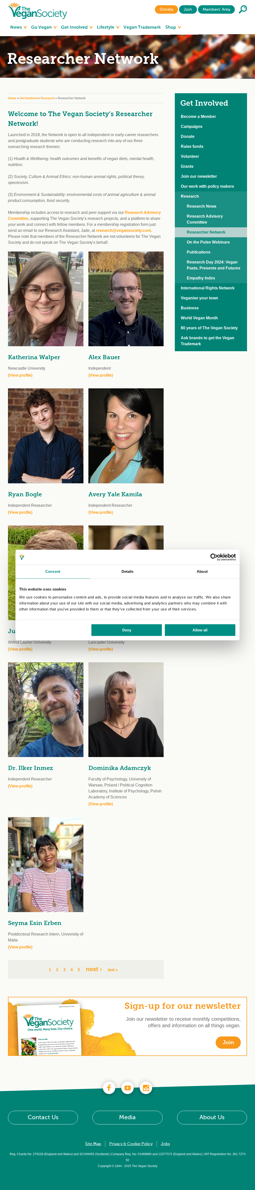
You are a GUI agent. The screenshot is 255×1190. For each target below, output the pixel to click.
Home (12, 98)
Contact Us (43, 1117)
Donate (166, 9)
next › (94, 969)
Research (48, 98)
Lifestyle (106, 27)
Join (188, 9)
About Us (212, 1117)
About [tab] (202, 571)
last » (113, 970)
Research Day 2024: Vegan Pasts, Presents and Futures (213, 265)
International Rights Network (208, 288)
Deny (126, 630)
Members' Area (216, 9)
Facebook (109, 1088)
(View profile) (20, 375)
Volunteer (190, 156)
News (16, 27)
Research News (201, 206)
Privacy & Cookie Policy (131, 1144)
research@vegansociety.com (123, 230)
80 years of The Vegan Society (209, 328)
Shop (171, 27)
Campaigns (191, 126)
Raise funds (192, 146)
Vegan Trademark (142, 27)
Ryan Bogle (25, 494)
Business (190, 308)
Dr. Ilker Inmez (30, 768)
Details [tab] (128, 571)
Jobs (165, 1144)
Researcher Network (206, 232)
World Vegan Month (199, 318)
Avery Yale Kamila (115, 494)
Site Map (93, 1144)
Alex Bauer (104, 357)
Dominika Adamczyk (119, 768)
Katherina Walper (34, 357)
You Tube (127, 1088)
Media (127, 1117)
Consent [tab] (52, 571)
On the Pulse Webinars (208, 242)
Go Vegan (42, 27)
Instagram (146, 1088)
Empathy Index (201, 278)
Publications (198, 252)
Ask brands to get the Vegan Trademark (207, 341)
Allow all (199, 630)
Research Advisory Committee (205, 219)
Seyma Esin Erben (35, 923)
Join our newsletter (199, 176)
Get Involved (75, 27)
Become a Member (198, 116)
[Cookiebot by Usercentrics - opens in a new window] (214, 557)
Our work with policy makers (207, 186)
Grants (187, 166)
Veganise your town (199, 298)
